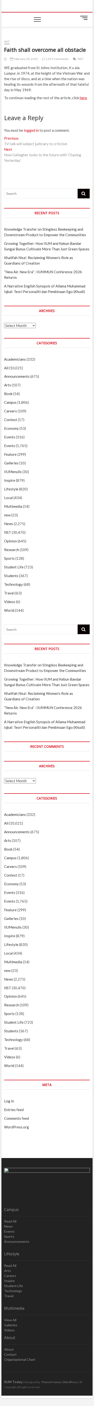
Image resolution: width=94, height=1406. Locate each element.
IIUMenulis (13, 471)
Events (9, 437)
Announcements (17, 376)
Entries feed (14, 1109)
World (9, 610)
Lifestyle (11, 489)
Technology (13, 584)
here (83, 98)
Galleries (11, 463)
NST (7, 41)
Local (8, 497)
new (7, 515)
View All (10, 1320)
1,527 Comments (57, 59)
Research (11, 549)
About (9, 1349)
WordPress (70, 1382)
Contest (10, 419)
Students (11, 575)
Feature (10, 454)
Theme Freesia (51, 1382)
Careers (10, 411)
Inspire (9, 480)
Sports (9, 558)
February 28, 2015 (25, 59)
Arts (7, 385)
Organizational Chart (19, 1359)
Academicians (15, 359)
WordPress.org (16, 1127)
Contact (10, 1354)
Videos (9, 601)
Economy (11, 428)
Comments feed (16, 1118)
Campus (10, 402)
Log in (9, 1101)
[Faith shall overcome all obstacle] (5, 59)
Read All (10, 1221)
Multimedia (13, 506)
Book (8, 393)
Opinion (10, 541)
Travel (9, 593)
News (8, 523)
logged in (31, 130)
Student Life (14, 567)
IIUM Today (13, 1382)
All (6, 368)
